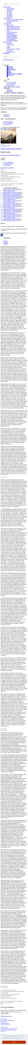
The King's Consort (5, 155)
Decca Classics (10, 44)
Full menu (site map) (9, 59)
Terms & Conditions (5, 1023)
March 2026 (10, 16)
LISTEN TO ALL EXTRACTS (10, 188)
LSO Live (9, 50)
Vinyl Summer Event (12, 21)
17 (1, 220)
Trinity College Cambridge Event (15, 19)
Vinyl (8, 30)
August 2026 (10, 9)
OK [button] (14, 1042)
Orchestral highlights (12, 35)
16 (1, 219)
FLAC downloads (11, 82)
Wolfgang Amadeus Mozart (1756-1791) (11, 148)
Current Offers (7, 18)
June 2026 (9, 12)
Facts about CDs (4, 1027)
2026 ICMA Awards (12, 32)
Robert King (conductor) (15, 155)
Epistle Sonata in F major (11, 195)
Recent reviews (10, 8)
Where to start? (7, 23)
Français (10, 90)
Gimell (8, 47)
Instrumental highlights (12, 37)
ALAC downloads (11, 83)
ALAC (13, 86)
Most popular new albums (13, 26)
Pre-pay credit (3, 1021)
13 (1, 212)
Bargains (9, 22)
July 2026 (9, 11)
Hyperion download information (7, 1020)
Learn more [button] (19, 1038)
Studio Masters (10, 33)
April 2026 (9, 15)
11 (1, 209)
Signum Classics (11, 51)
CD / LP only (10, 85)
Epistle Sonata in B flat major (11, 193)
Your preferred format (10, 118)
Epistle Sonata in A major (11, 205)
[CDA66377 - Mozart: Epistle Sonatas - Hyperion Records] (8, 143)
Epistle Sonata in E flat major (11, 209)
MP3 (5, 81)
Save (7, 1013)
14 (1, 214)
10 (1, 207)
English (7, 92)
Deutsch (10, 91)
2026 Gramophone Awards (13, 29)
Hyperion (9, 43)
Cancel (2, 1013)
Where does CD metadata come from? (8, 1029)
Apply (8, 79)
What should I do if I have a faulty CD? (9, 1028)
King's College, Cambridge (13, 49)
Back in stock (10, 25)
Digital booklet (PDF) (5, 145)
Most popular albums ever (13, 28)
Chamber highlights (11, 36)
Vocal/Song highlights (12, 40)
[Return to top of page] (6, 1016)
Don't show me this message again (10, 127)
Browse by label (8, 42)
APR (8, 46)
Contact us (3, 1031)
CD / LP (18, 86)
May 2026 (9, 14)
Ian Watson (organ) (10, 191)
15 (1, 216)
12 (1, 210)
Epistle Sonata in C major (11, 189)
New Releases (7, 7)
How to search (4, 1018)
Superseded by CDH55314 (7, 167)
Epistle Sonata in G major (11, 192)
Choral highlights (11, 39)
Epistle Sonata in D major (11, 198)
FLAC (9, 86)
